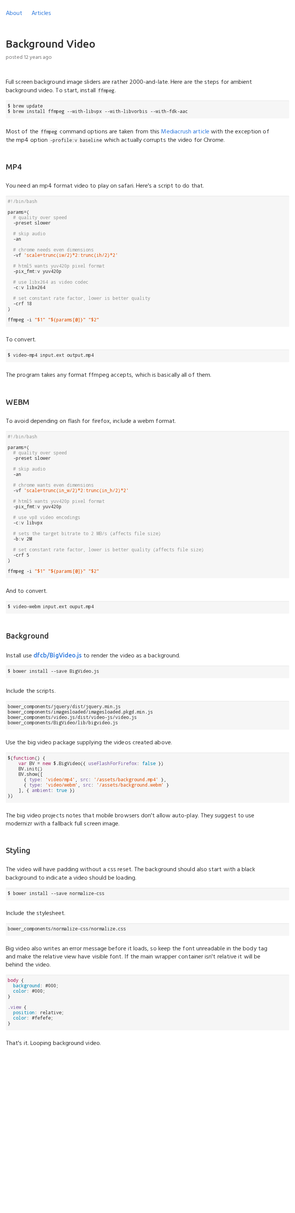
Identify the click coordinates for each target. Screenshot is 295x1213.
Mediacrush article (185, 132)
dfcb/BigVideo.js (57, 655)
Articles (41, 13)
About (14, 13)
